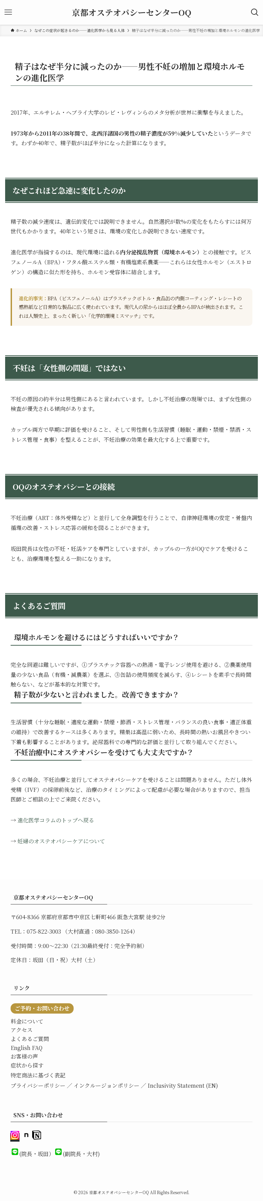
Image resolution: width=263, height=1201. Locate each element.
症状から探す (27, 1065)
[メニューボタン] (8, 12)
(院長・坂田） (36, 1154)
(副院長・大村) (81, 1154)
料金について (27, 1021)
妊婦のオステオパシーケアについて (61, 841)
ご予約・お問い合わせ (42, 1008)
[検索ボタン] (255, 12)
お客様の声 (24, 1056)
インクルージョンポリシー (106, 1085)
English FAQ (26, 1048)
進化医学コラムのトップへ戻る (55, 820)
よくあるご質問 (30, 1039)
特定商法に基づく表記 (38, 1075)
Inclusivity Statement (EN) (183, 1085)
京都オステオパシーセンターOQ (131, 12)
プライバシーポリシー (38, 1085)
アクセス (22, 1030)
